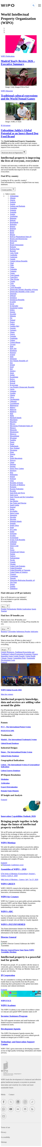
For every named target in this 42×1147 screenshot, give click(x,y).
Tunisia (12, 554)
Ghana (12, 332)
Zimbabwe (13, 588)
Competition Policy (19, 658)
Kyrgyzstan (14, 385)
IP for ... (5, 628)
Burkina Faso (14, 249)
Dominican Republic (17, 300)
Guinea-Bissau (15, 342)
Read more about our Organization (13, 152)
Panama (12, 466)
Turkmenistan (14, 558)
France (12, 322)
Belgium (13, 228)
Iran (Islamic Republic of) (19, 361)
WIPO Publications (8, 56)
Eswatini (13, 314)
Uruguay (13, 574)
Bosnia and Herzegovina (18, 239)
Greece (12, 334)
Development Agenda (10, 1029)
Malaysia (13, 409)
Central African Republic (19, 261)
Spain (12, 527)
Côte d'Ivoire (14, 279)
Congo (12, 273)
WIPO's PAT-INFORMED (13, 924)
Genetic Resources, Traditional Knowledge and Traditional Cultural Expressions (17, 653)
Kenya (12, 379)
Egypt (12, 304)
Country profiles (8, 189)
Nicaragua (13, 450)
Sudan (12, 531)
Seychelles (13, 511)
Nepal (12, 444)
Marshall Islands (15, 418)
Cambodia (13, 255)
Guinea (12, 340)
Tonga (12, 550)
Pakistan (13, 464)
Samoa (12, 499)
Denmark (13, 294)
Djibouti (13, 296)
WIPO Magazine (7, 91)
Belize (12, 231)
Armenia (13, 210)
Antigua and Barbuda (17, 206)
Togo (12, 548)
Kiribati (12, 381)
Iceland (12, 355)
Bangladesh (14, 222)
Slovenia (13, 519)
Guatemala (13, 338)
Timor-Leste (14, 546)
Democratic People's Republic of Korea (24, 289)
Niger (12, 452)
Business (4, 631)
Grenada (13, 336)
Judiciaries (34, 631)
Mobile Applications (24, 609)
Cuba (12, 283)
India (11, 357)
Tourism (4, 611)
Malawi (12, 407)
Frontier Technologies (8, 609)
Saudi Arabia (14, 505)
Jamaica (12, 371)
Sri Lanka (13, 529)
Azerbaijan (14, 216)
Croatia (12, 281)
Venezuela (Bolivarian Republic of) (22, 580)
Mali (11, 414)
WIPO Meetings (8, 842)
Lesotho (13, 393)
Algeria (12, 200)
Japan (12, 373)
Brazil (12, 243)
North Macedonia (16, 458)
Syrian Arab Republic (17, 540)
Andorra (13, 202)
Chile (12, 265)
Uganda (12, 562)
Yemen (12, 584)
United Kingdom (16, 568)
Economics (28, 654)
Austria (12, 214)
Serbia (12, 509)
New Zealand (14, 448)
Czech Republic (15, 287)
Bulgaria (13, 247)
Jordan (12, 375)
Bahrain (12, 220)
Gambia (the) (14, 326)
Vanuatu (13, 578)
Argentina (13, 208)
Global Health (30, 656)
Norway (13, 460)
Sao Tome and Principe (18, 503)
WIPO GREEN (8, 884)
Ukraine (13, 564)
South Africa (14, 525)
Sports (34, 609)
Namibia (13, 440)
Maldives (13, 411)
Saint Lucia (14, 495)
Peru (11, 473)
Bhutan (12, 235)
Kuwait (12, 383)
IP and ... (6, 649)
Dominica (13, 298)
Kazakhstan (14, 377)
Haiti (11, 346)
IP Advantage (5, 125)
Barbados (13, 224)
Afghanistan (14, 196)
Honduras (13, 350)
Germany (13, 330)
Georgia (13, 328)
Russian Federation (16, 489)
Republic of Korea (16, 483)
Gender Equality (19, 656)
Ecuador (13, 302)
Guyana (12, 344)
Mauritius (13, 422)
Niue (11, 456)
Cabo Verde (14, 253)
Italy (11, 369)
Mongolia (13, 430)
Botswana (13, 241)
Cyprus (12, 285)
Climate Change (6, 658)
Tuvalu (12, 560)
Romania (13, 487)
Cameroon (13, 257)
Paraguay (13, 470)
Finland (12, 320)
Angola (12, 204)
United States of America (19, 572)
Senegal (12, 507)
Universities (12, 631)
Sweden (13, 536)
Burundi (13, 251)
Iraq (11, 363)
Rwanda (13, 491)
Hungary (13, 353)
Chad (12, 263)
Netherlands (14, 446)
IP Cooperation (8, 975)
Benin (12, 233)
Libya (12, 397)
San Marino (14, 501)
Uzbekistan (14, 576)
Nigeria (12, 454)
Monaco (13, 428)
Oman (12, 462)
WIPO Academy (8, 1005)
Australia (13, 212)
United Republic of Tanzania (20, 570)
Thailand (13, 544)
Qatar (12, 481)
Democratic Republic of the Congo (22, 292)
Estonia (12, 312)
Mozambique (14, 436)
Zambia (12, 586)
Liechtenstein (14, 399)
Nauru (12, 442)
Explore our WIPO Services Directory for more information (18, 717)
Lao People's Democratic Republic (22, 387)
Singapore (13, 515)
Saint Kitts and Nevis (17, 493)
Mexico (12, 424)
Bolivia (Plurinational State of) (20, 237)
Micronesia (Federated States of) (21, 426)
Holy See (13, 348)
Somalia (13, 523)
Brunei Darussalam (16, 245)
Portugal (13, 479)
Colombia (13, 269)
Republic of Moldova (17, 485)
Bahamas (13, 218)
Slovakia (13, 517)
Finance (35, 654)
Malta (12, 416)
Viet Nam (13, 582)
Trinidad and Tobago (17, 552)
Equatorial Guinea (16, 308)
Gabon (12, 324)
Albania (12, 198)
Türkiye (12, 556)
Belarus (12, 226)
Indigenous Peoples (23, 631)
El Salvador (14, 306)
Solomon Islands (16, 521)
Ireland (12, 365)
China (12, 267)
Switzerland (14, 538)
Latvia (12, 389)
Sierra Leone (14, 513)
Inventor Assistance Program (14, 1016)
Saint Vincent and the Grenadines (21, 497)
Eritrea (12, 310)
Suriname (13, 534)
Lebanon (13, 391)
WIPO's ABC (7, 911)
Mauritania (13, 420)
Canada (12, 259)
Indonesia (13, 359)
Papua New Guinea (17, 468)
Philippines (14, 475)
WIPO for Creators (10, 897)
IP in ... (5, 606)
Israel (12, 367)
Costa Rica (14, 277)
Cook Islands (14, 275)
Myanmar (13, 438)
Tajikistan (13, 542)
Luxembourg (14, 403)
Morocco (13, 434)
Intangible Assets (7, 656)
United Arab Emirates (17, 566)
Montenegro (14, 432)
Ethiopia (13, 316)
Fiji (11, 318)
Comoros (13, 271)
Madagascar (14, 405)
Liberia (12, 395)
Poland (12, 477)
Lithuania (13, 401)
